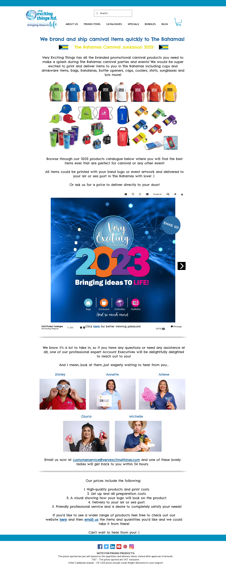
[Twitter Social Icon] (106, 546)
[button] (71, 24)
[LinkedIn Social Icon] (112, 546)
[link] (178, 22)
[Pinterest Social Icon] (125, 546)
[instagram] (131, 546)
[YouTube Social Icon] (119, 546)
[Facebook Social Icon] (100, 546)
